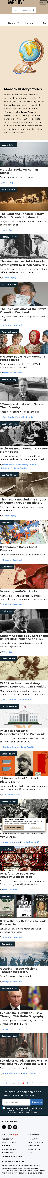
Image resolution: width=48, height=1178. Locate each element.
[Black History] (24, 680)
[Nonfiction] (24, 543)
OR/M (30, 1153)
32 (40, 1083)
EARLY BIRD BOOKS (9, 1142)
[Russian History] (24, 1009)
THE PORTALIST (7, 1153)
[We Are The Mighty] (24, 496)
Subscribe (43, 2)
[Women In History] (24, 445)
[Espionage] (24, 632)
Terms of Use (33, 1146)
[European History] (24, 1057)
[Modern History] (24, 727)
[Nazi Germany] (24, 305)
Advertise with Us (35, 1142)
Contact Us (33, 1139)
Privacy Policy (34, 1149)
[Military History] (24, 258)
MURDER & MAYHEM (9, 1149)
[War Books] (24, 588)
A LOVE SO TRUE (7, 1139)
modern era (14, 105)
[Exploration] (24, 965)
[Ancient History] (24, 353)
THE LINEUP (6, 1146)
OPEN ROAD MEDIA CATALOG (12, 1156)
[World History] (24, 166)
